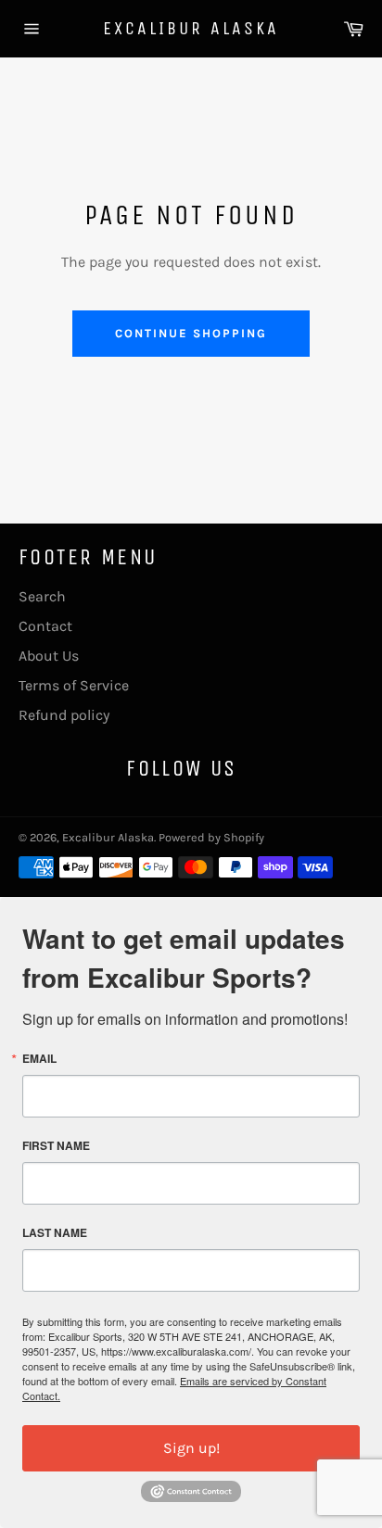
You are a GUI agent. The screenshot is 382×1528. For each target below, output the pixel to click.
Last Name (54, 1232)
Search (42, 596)
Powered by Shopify (211, 837)
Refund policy (64, 715)
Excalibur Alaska (191, 28)
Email (39, 1058)
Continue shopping (190, 333)
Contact (45, 626)
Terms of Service (74, 685)
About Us (49, 655)
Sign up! (191, 1448)
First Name (56, 1145)
